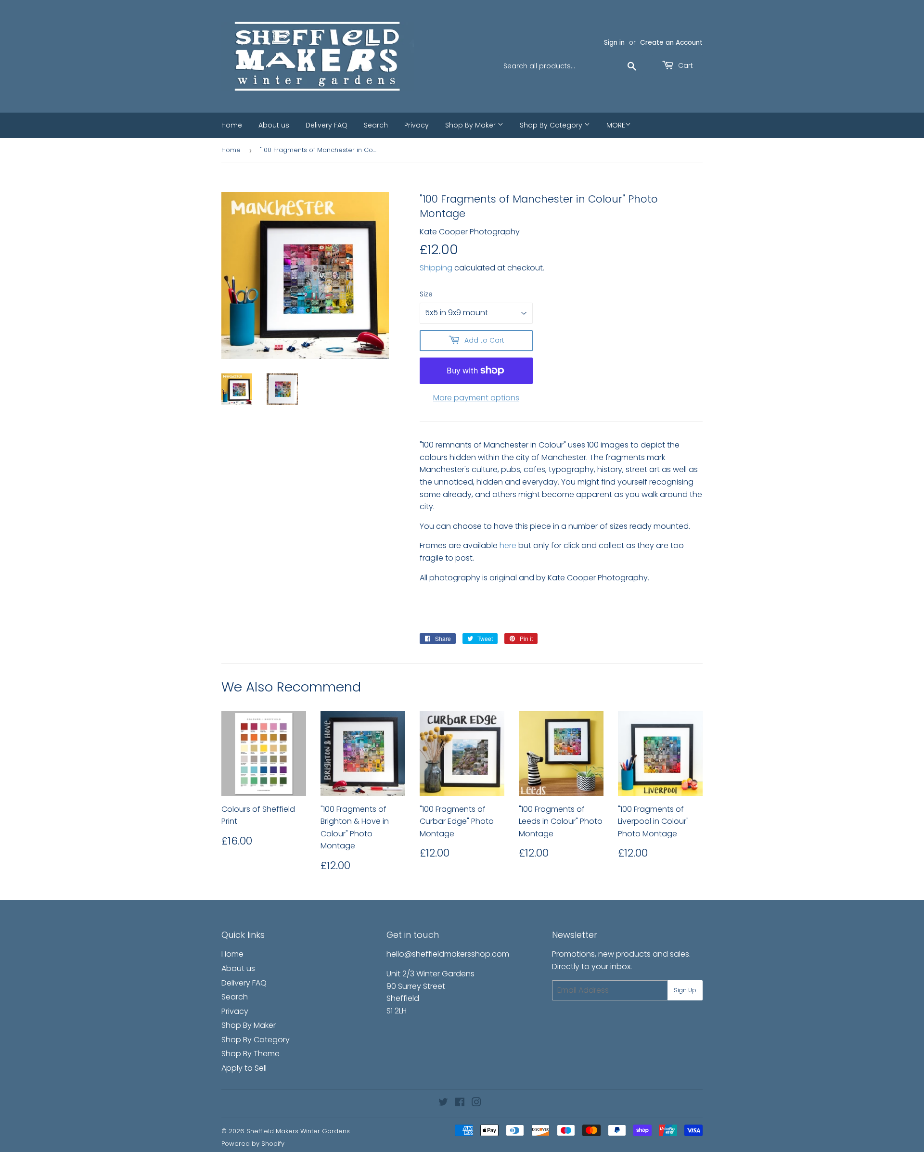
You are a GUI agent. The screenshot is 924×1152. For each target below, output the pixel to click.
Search (376, 125)
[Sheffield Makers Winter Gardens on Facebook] (460, 1103)
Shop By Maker (471, 125)
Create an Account (671, 42)
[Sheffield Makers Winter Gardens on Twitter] (443, 1103)
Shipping (436, 267)
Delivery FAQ (326, 125)
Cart (684, 65)
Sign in (614, 42)
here (508, 545)
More (615, 125)
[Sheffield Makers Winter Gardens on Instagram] (476, 1103)
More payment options (476, 397)
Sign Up (685, 990)
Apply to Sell (244, 1068)
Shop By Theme (250, 1053)
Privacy (416, 125)
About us (273, 125)
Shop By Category (552, 125)
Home (231, 125)
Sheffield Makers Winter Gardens (298, 1131)
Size (426, 294)
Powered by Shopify (252, 1143)
